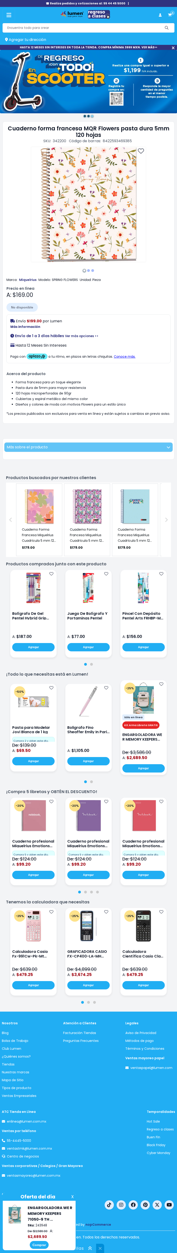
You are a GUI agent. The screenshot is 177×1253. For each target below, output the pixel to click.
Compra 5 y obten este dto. (30, 854)
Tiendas (8, 1064)
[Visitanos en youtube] (169, 1205)
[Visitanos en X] (157, 1205)
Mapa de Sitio (13, 1080)
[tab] (85, 664)
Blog (5, 1033)
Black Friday (156, 1145)
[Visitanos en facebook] (133, 1205)
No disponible (22, 307)
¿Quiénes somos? (16, 1056)
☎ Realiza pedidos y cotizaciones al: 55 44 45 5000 (85, 3)
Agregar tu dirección (27, 39)
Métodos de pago (139, 1040)
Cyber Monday (158, 1153)
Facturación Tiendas (79, 1033)
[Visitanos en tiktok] (109, 1205)
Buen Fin (153, 1137)
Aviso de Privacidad (140, 1033)
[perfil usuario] (160, 15)
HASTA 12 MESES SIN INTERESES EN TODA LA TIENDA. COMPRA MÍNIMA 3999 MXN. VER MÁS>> (88, 47)
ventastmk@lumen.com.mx (29, 1148)
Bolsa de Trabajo (15, 1040)
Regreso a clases (160, 1129)
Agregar (33, 647)
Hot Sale (153, 1121)
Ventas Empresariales (19, 1095)
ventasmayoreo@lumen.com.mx (33, 1175)
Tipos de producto (16, 1088)
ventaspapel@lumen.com (151, 1067)
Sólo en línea (133, 717)
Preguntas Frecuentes (81, 1040)
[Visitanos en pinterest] (145, 1205)
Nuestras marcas (15, 1072)
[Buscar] (167, 28)
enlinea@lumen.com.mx (26, 1121)
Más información (25, 326)
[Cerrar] (173, 48)
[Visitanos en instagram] (121, 1205)
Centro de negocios (23, 1156)
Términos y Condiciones (144, 1048)
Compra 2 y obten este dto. (30, 741)
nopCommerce (98, 1224)
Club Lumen (11, 1048)
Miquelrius (28, 279)
